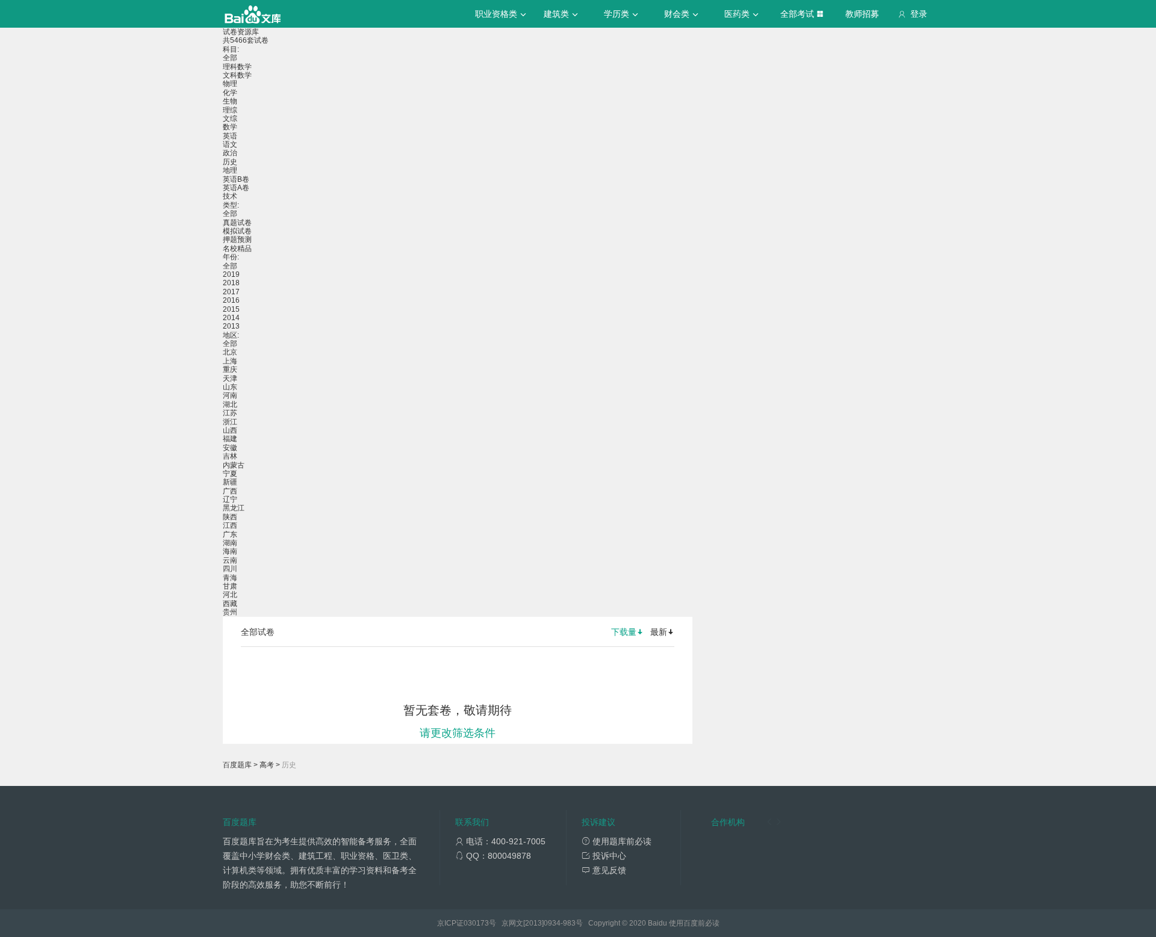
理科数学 (237, 67)
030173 (476, 923)
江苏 (230, 413)
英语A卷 (236, 188)
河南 (230, 395)
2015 (231, 309)
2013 (231, 326)
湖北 (230, 404)
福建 (230, 438)
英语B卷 (236, 179)
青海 (230, 578)
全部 (230, 58)
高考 (266, 765)
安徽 (230, 448)
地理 (230, 170)
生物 (230, 101)
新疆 (230, 482)
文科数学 (237, 75)
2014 (231, 318)
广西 (230, 491)
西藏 (230, 603)
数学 (230, 127)
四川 (230, 568)
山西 (230, 430)
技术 (230, 196)
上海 (230, 361)
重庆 (230, 369)
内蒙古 (233, 465)
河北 (230, 594)
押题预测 (237, 239)
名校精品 (237, 248)
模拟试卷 (237, 231)
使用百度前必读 (694, 923)
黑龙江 (233, 508)
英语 (230, 136)
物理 (230, 83)
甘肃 (230, 586)
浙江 (230, 422)
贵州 (230, 612)
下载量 (623, 632)
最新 (658, 632)
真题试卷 (237, 222)
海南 (230, 551)
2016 (231, 300)
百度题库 (237, 765)
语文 (230, 144)
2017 (231, 292)
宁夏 (230, 473)
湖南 (230, 543)
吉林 (230, 456)
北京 (230, 352)
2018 (231, 283)
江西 (230, 525)
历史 (230, 162)
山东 (230, 387)
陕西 (230, 517)
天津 (230, 378)
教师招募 (862, 14)
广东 (230, 534)
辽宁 (230, 499)
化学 (230, 92)
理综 (230, 110)
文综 (230, 118)
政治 (230, 153)
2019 (231, 274)
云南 (230, 560)
